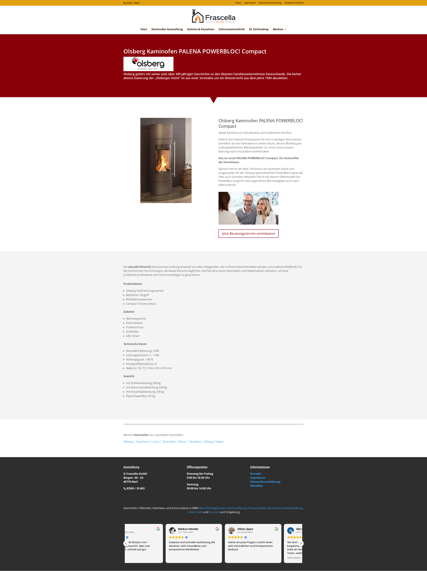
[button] (300, 543)
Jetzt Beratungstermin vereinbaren (248, 233)
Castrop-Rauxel (236, 508)
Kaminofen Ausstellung (167, 29)
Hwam (220, 441)
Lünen (191, 512)
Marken (278, 29)
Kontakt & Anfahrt (294, 3)
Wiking (208, 441)
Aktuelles (256, 486)
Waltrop (298, 508)
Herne (251, 508)
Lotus (156, 441)
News (238, 3)
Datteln (261, 508)
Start (143, 29)
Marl (202, 508)
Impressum (250, 3)
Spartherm (143, 441)
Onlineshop (261, 29)
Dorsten (214, 512)
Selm (199, 512)
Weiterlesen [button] (254, 557)
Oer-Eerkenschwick (279, 508)
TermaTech (169, 441)
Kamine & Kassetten (200, 29)
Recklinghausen (216, 508)
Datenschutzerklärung (270, 3)
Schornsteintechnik (232, 29)
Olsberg (128, 441)
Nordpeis (195, 441)
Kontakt (255, 473)
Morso (183, 441)
